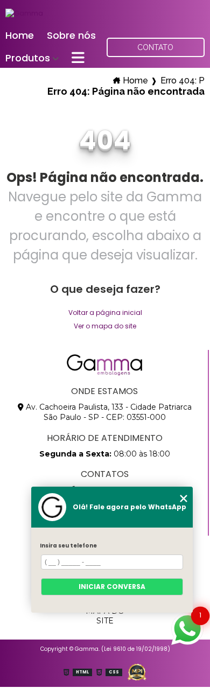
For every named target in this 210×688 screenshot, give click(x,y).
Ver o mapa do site (105, 326)
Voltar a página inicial (105, 312)
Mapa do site (105, 616)
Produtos (27, 58)
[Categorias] (78, 58)
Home (19, 35)
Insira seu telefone (68, 546)
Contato (155, 47)
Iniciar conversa (112, 586)
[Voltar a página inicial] (24, 12)
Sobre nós (71, 35)
